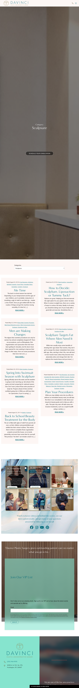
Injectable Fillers (28, 284)
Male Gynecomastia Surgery (28, 325)
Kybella (61, 384)
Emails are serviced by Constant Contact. (29, 617)
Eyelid (53, 381)
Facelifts (66, 381)
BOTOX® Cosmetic (11, 284)
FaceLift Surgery (60, 381)
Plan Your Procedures (59, 392)
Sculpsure (25, 287)
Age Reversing (23, 282)
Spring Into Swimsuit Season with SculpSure (20, 374)
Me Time (20, 290)
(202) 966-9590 (12, 661)
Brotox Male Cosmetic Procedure (26, 322)
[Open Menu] (75, 3)
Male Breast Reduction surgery (12, 325)
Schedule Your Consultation (39, 153)
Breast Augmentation (55, 379)
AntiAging (30, 282)
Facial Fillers (20, 284)
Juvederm (20, 287)
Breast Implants (65, 379)
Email (12, 607)
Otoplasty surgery (61, 386)
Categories (17, 265)
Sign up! (14, 622)
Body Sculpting (62, 282)
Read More (19, 310)
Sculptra (62, 388)
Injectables (14, 287)
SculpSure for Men (22, 327)
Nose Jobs (53, 386)
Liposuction (69, 282)
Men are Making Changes (19, 332)
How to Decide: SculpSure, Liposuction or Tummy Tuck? (59, 291)
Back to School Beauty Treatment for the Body (19, 418)
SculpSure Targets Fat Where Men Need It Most (59, 338)
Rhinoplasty (69, 386)
